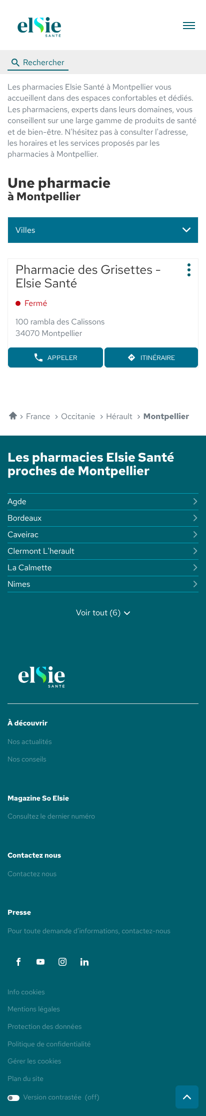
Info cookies (26, 992)
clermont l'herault (41, 551)
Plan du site (26, 1078)
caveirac (23, 534)
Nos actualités (30, 742)
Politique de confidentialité (49, 1044)
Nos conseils (27, 760)
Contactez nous (32, 874)
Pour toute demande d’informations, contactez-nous (89, 931)
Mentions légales (34, 1009)
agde (17, 501)
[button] (188, 25)
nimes (19, 584)
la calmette (30, 567)
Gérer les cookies (34, 1061)
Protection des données (45, 1027)
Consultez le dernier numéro (51, 817)
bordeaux (25, 518)
